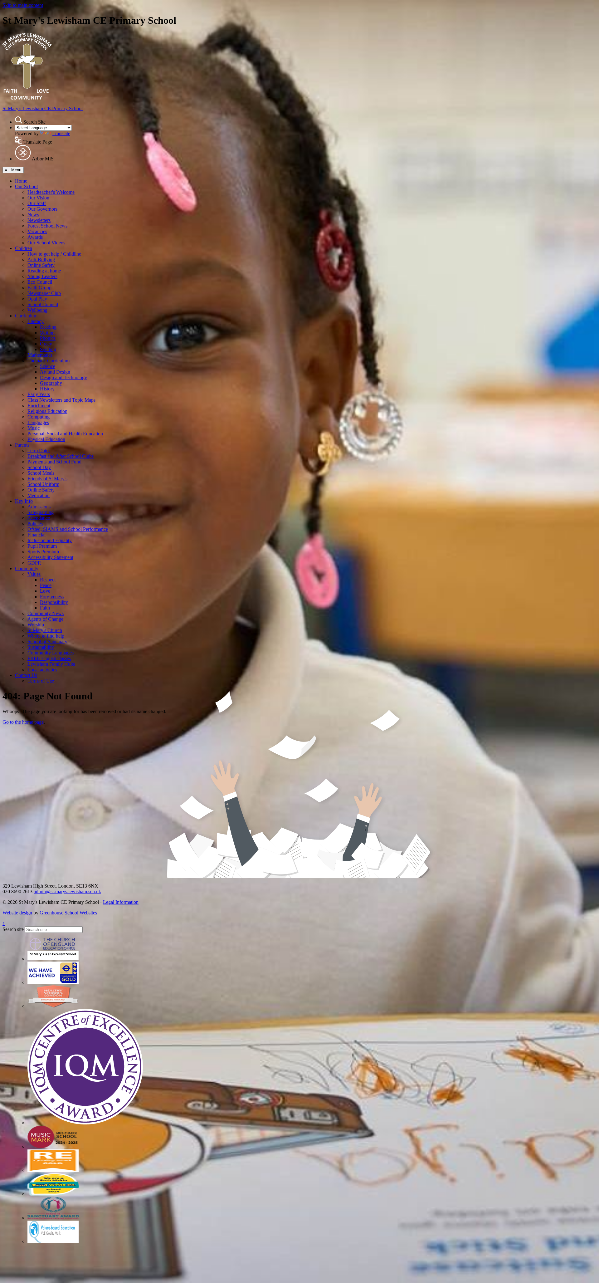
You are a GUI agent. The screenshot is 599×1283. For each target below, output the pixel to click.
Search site (13, 929)
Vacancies (37, 231)
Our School (26, 186)
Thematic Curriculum (48, 360)
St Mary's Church (44, 630)
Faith (45, 607)
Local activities (42, 669)
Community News (45, 613)
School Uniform (43, 484)
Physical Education (46, 439)
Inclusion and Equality (49, 540)
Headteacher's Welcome (51, 192)
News (33, 214)
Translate (61, 133)
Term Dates (38, 450)
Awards (35, 237)
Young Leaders (42, 276)
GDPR (34, 563)
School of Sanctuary (47, 641)
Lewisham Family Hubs (51, 664)
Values (34, 574)
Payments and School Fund (54, 461)
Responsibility (54, 602)
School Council (42, 304)
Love (45, 591)
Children (23, 248)
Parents (22, 445)
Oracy (46, 343)
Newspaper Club (44, 293)
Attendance (38, 518)
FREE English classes (49, 658)
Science (47, 366)
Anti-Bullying (41, 259)
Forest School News (47, 225)
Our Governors (42, 209)
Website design (17, 912)
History (47, 388)
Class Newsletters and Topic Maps (61, 400)
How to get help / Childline (54, 254)
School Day (39, 467)
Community (26, 568)
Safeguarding (40, 512)
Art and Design (55, 372)
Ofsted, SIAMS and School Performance (67, 529)
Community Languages (50, 652)
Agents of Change (45, 619)
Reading (48, 327)
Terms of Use (40, 680)
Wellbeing (37, 310)
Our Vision (38, 197)
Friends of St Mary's (47, 478)
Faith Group (39, 287)
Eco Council (39, 282)
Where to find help (45, 636)
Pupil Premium (42, 546)
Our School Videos (46, 242)
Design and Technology (63, 377)
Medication (38, 495)
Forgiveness (52, 596)
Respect (48, 579)
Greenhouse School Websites (68, 912)
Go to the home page (23, 722)
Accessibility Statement (50, 557)
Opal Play (37, 298)
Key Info (24, 501)
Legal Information (121, 902)
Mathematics (39, 355)
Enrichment (38, 405)
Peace (45, 585)
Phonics (48, 338)
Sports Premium (43, 551)
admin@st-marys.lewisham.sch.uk (67, 891)
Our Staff (36, 203)
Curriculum (26, 315)
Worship (35, 624)
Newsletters (39, 220)
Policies (35, 523)
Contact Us (26, 675)
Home (21, 181)
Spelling (48, 349)
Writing (47, 332)
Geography (51, 383)
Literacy (35, 321)
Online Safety (41, 265)
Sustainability (40, 647)
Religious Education (47, 411)
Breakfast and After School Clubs (60, 456)
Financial (36, 534)
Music (33, 428)
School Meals (40, 473)
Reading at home (44, 270)
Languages (38, 422)
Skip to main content (22, 5)
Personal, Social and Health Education (65, 433)
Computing (38, 416)
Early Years (38, 394)
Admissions (39, 506)
